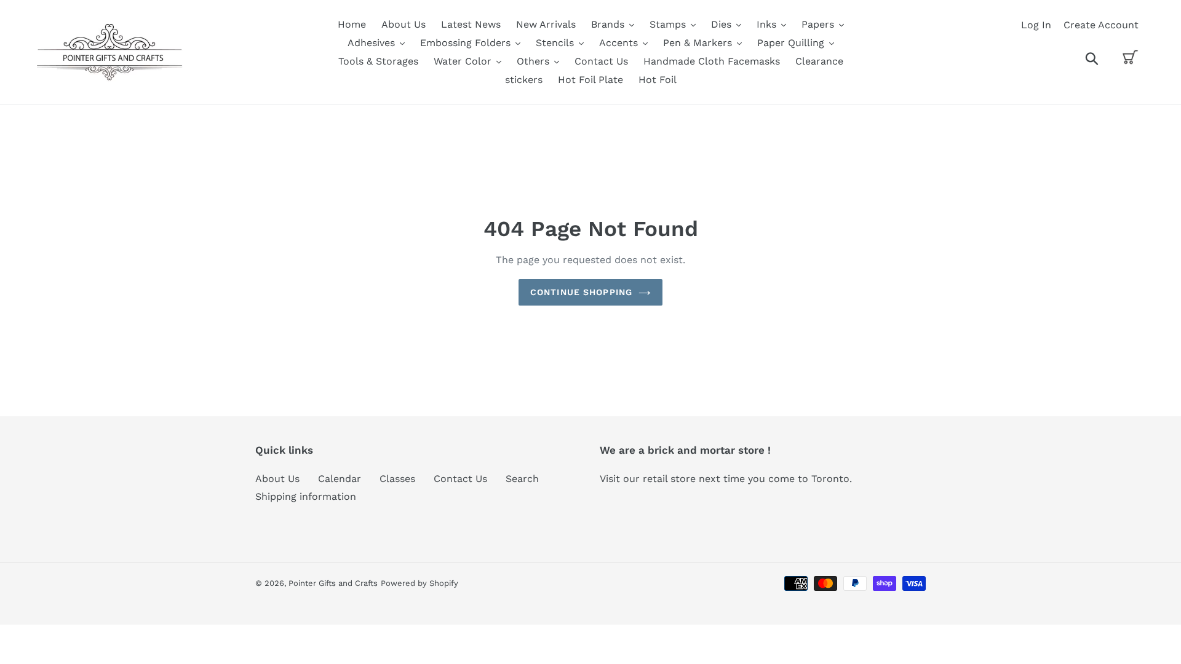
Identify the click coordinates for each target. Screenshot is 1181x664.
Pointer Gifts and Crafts (333, 583)
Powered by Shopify (419, 583)
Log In (1036, 25)
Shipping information (305, 496)
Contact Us (460, 478)
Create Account (1101, 25)
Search (522, 478)
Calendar (339, 478)
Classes (397, 478)
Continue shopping (581, 292)
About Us (277, 478)
